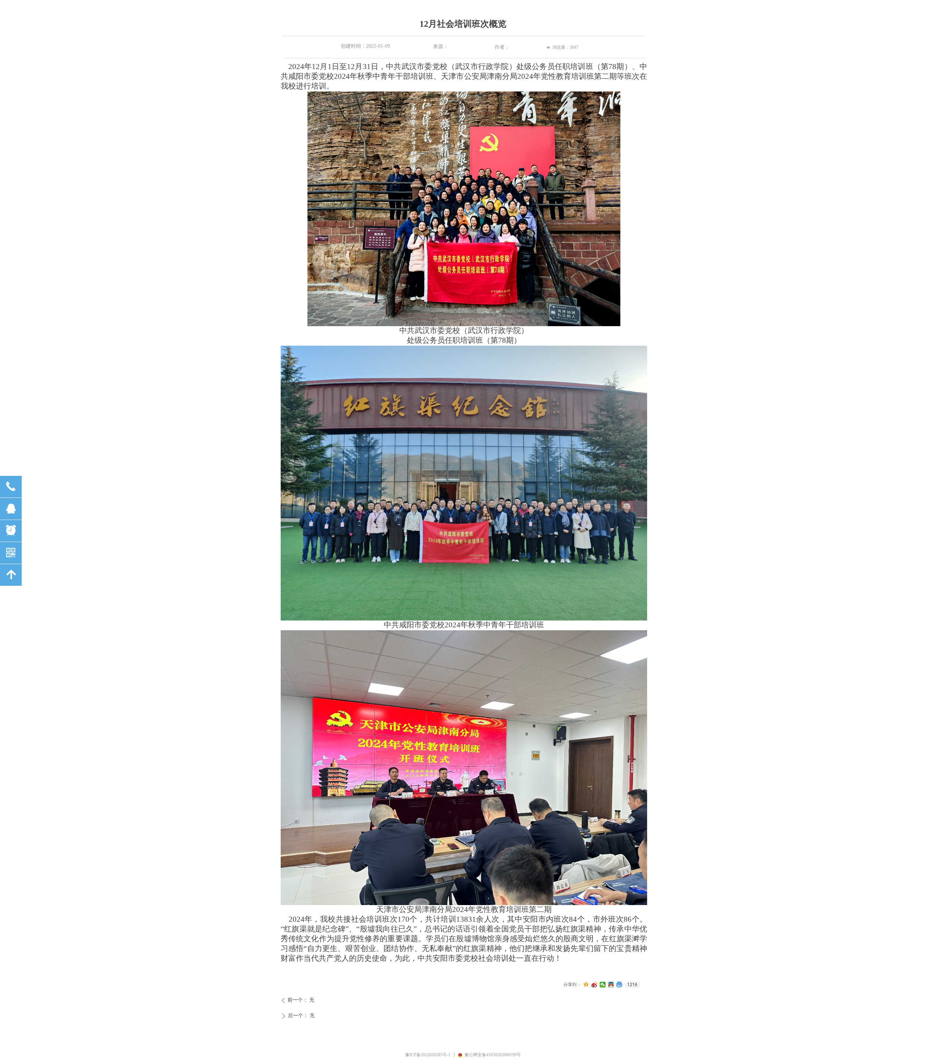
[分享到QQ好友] (611, 985)
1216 (632, 985)
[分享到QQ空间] (586, 985)
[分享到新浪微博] (594, 985)
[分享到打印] (619, 985)
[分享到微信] (603, 985)
